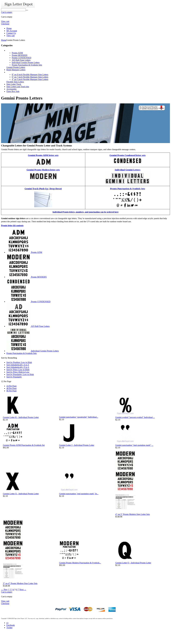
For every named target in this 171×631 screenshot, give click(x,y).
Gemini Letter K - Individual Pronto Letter (21, 417)
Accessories (11, 89)
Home (9, 28)
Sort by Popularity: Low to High (20, 374)
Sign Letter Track (13, 84)
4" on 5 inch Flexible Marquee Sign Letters (30, 79)
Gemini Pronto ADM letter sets (43, 155)
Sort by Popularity (14, 377)
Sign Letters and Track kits (17, 86)
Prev (4, 589)
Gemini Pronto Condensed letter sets (128, 155)
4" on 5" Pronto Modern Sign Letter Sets (132, 514)
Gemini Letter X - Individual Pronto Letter (21, 494)
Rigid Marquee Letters (15, 70)
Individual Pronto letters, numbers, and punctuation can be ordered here (85, 212)
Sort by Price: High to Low (17, 372)
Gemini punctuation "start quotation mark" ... (134, 445)
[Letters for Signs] (18, 7)
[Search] (27, 10)
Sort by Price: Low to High (17, 369)
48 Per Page (11, 388)
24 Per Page (11, 386)
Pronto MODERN (19, 55)
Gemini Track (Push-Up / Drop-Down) (43, 188)
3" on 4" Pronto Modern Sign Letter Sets (20, 583)
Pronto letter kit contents (12, 225)
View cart (5, 21)
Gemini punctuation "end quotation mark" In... (78, 494)
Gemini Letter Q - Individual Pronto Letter (133, 563)
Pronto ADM (17, 53)
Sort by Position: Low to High (19, 362)
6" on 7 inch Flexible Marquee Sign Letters (30, 77)
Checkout (5, 24)
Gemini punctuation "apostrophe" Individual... (78, 417)
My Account (11, 31)
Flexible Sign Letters (15, 82)
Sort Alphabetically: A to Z (17, 365)
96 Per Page (11, 391)
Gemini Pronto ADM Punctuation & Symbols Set (24, 445)
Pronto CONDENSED (21, 58)
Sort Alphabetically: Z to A (17, 367)
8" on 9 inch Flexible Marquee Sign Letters (30, 74)
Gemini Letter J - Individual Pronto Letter (76, 445)
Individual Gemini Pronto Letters (26, 62)
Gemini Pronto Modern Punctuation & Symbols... (80, 563)
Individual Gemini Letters (127, 169)
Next (22, 589)
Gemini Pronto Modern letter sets (43, 169)
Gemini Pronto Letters (15, 67)
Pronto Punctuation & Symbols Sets (27, 65)
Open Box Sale (12, 91)
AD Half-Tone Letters (21, 60)
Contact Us (11, 33)
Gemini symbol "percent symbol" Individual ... (135, 417)
